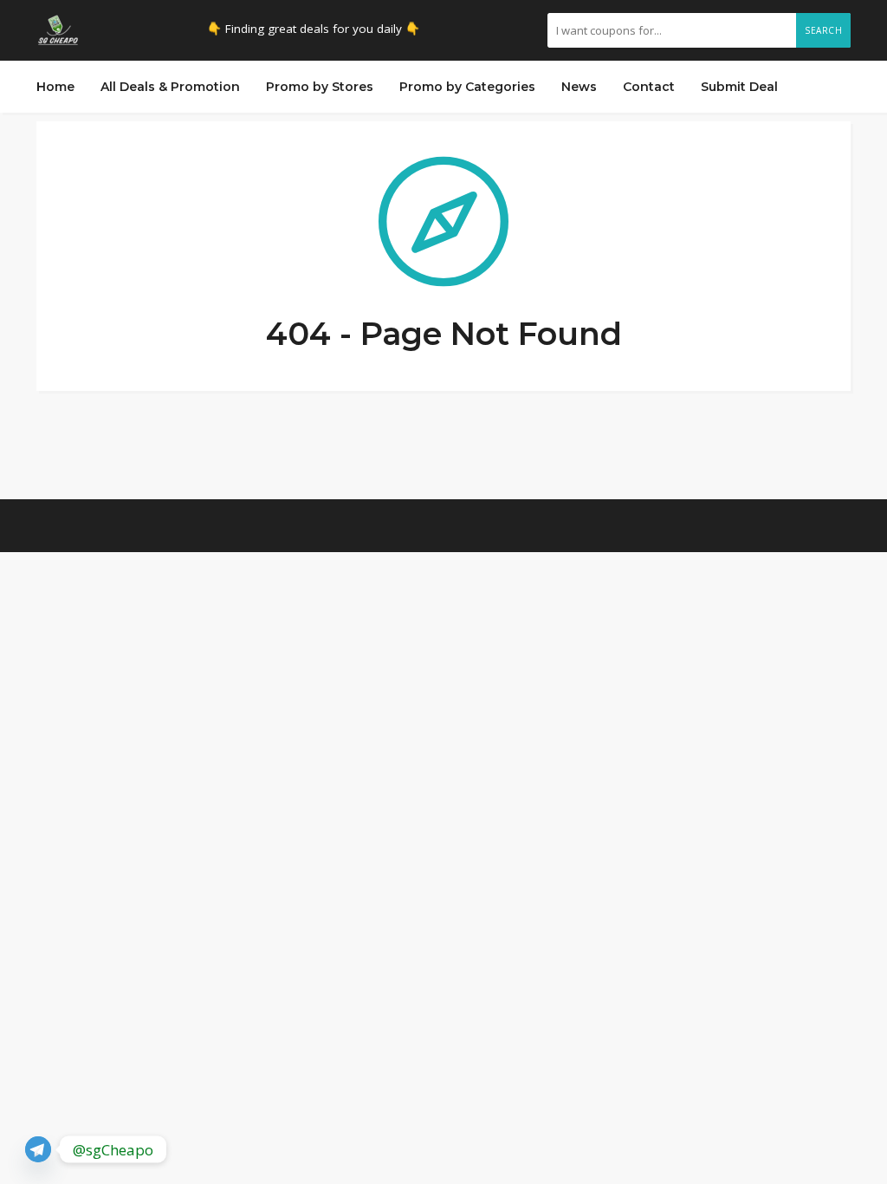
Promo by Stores (319, 86)
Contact (649, 86)
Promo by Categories (467, 86)
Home (55, 86)
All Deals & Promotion (170, 86)
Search (823, 30)
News (579, 86)
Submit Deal (739, 86)
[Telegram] (38, 1149)
